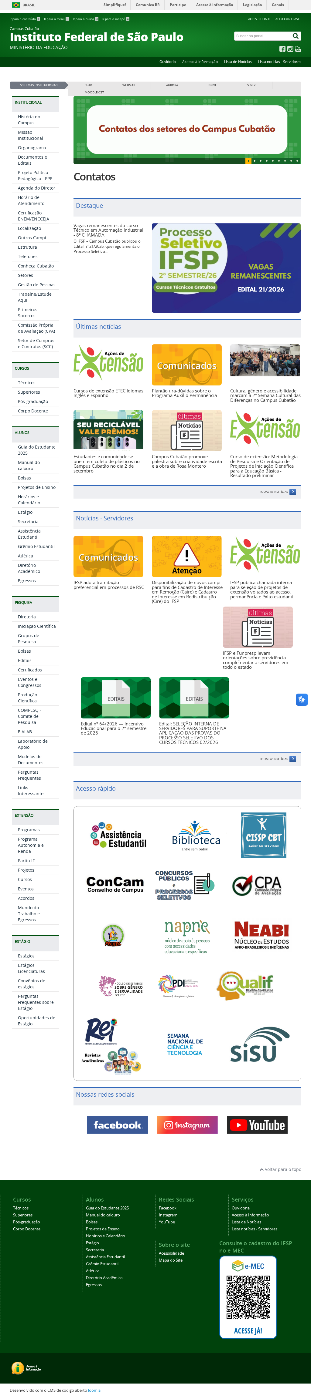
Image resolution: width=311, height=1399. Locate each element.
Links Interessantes (32, 790)
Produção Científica (27, 698)
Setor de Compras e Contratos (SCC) (36, 343)
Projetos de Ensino (37, 487)
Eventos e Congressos (29, 682)
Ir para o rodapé (115, 19)
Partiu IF (26, 860)
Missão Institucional (30, 135)
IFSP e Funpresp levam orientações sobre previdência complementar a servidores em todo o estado (255, 659)
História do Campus (29, 120)
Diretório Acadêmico (29, 568)
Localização (29, 228)
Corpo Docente (33, 411)
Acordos (26, 898)
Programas (29, 829)
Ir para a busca (85, 19)
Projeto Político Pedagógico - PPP (35, 175)
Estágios (26, 956)
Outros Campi (32, 237)
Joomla (94, 1389)
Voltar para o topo (282, 1168)
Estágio (25, 512)
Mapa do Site (171, 1259)
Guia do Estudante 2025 (107, 1207)
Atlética (25, 556)
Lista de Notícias (238, 61)
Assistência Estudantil (29, 534)
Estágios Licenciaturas (31, 968)
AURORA (172, 85)
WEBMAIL (129, 85)
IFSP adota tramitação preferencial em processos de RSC (108, 583)
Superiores (29, 392)
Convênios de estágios (31, 984)
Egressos (27, 580)
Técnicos (27, 382)
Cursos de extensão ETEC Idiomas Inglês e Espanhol (108, 392)
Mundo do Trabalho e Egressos (29, 914)
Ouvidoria (167, 61)
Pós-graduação (33, 401)
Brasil (28, 5)
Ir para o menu (56, 19)
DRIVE (213, 85)
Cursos (25, 879)
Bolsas (24, 478)
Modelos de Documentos (30, 759)
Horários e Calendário (29, 500)
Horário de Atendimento (31, 200)
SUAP (88, 85)
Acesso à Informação (200, 61)
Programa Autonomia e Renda (31, 845)
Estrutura (27, 247)
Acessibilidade (259, 19)
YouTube (167, 1221)
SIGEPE (252, 85)
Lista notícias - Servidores (279, 61)
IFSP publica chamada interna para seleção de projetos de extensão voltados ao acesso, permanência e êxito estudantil (262, 588)
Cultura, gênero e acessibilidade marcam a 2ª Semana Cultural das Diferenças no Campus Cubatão (265, 394)
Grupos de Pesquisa (28, 638)
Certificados (30, 670)
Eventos (26, 889)
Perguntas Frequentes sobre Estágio (36, 1002)
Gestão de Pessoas (37, 285)
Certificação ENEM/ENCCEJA (33, 216)
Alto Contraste (288, 19)
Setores (25, 275)
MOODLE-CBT (94, 92)
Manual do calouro (29, 465)
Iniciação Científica (37, 626)
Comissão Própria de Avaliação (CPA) (36, 328)
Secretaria (28, 521)
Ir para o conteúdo (24, 19)
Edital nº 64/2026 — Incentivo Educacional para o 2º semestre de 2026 (113, 727)
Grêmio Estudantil (36, 546)
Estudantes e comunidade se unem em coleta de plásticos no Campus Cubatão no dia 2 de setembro (106, 462)
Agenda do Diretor (36, 188)
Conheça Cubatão (36, 266)
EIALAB (25, 732)
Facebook (167, 1207)
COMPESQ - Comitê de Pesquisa (29, 716)
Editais (25, 660)
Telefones (28, 256)
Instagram (168, 1214)
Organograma (32, 147)
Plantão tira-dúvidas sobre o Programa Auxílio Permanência (184, 392)
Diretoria (27, 617)
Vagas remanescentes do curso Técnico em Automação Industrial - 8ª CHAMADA (108, 229)
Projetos (26, 870)
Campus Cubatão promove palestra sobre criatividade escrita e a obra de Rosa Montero (187, 460)
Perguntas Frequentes (29, 775)
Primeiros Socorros (27, 312)
